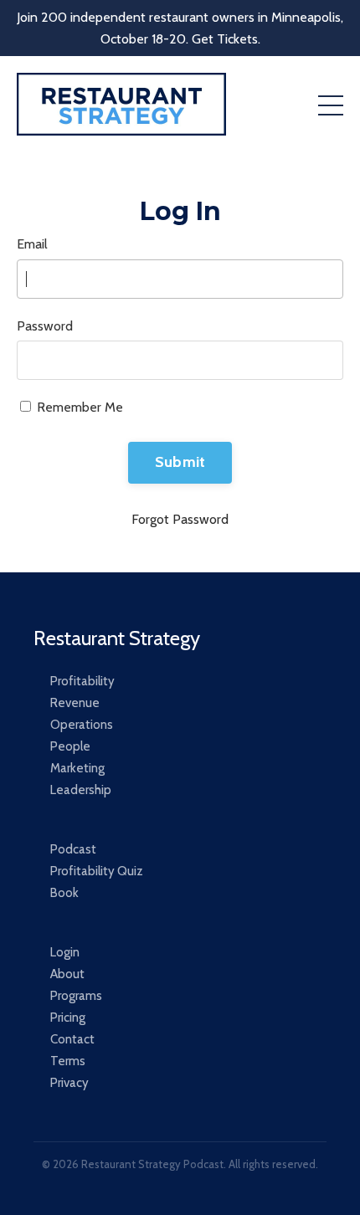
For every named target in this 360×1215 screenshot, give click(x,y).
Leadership (80, 789)
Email (32, 244)
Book (64, 892)
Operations (81, 724)
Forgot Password (180, 519)
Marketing (77, 768)
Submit (180, 462)
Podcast (73, 849)
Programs (76, 995)
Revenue (75, 702)
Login (65, 952)
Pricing (67, 1017)
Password (45, 326)
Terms (67, 1061)
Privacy (69, 1082)
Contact (72, 1039)
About (67, 974)
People (70, 746)
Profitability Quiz (96, 871)
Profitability (82, 681)
